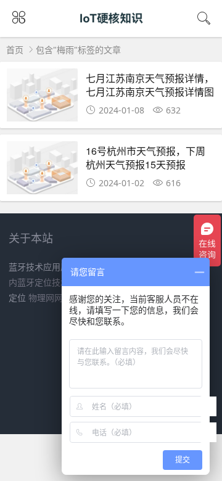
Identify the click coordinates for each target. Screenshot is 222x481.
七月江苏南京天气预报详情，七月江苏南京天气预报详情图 (150, 85)
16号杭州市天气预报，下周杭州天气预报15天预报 (145, 157)
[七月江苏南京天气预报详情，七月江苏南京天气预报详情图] (42, 98)
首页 (14, 50)
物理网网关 (50, 297)
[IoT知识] (111, 29)
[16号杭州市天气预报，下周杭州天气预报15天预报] (42, 171)
